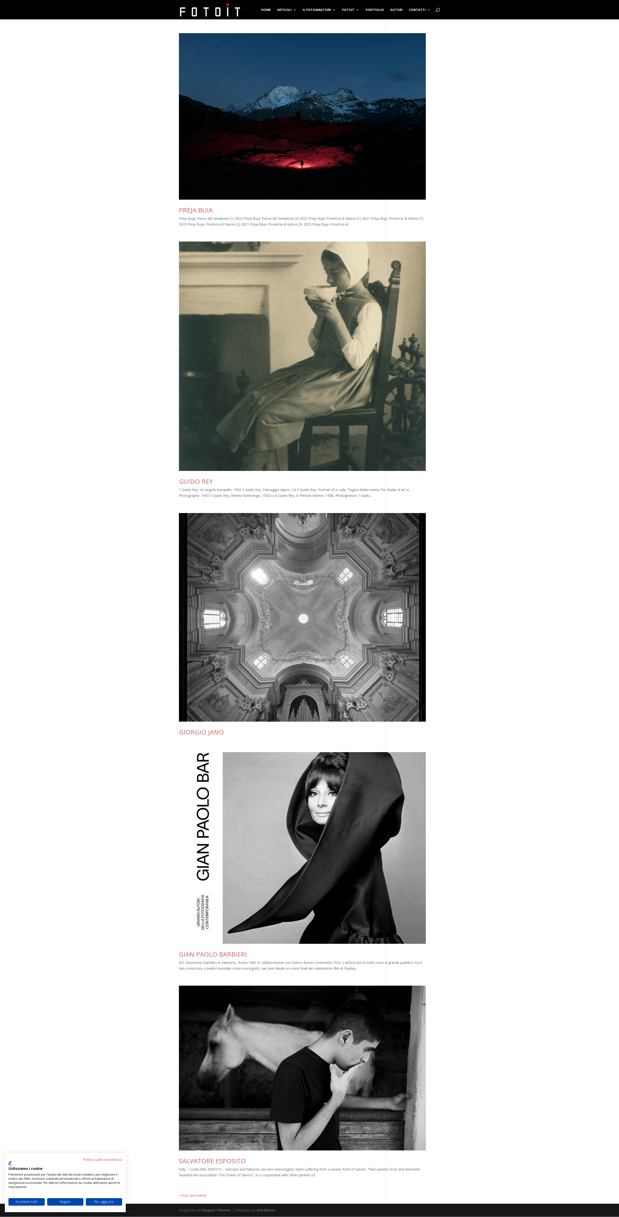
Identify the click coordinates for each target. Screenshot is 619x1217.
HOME (266, 10)
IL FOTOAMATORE (317, 10)
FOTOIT (348, 10)
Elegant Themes (216, 1210)
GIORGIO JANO (201, 732)
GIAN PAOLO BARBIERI (213, 954)
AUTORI (396, 10)
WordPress (266, 1210)
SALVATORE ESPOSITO (212, 1161)
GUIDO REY (196, 481)
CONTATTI (417, 10)
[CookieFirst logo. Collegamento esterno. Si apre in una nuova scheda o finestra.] (10, 1163)
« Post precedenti (192, 1195)
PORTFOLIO (375, 10)
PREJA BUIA (196, 210)
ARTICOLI (284, 10)
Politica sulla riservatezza (102, 1159)
